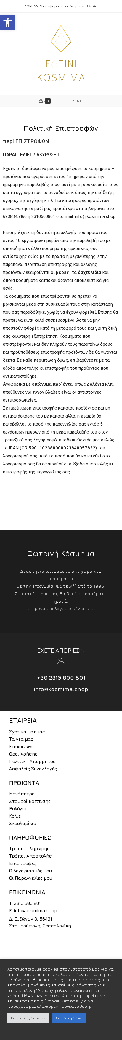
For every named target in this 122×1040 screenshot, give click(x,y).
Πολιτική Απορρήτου (32, 761)
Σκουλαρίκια (22, 823)
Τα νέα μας (21, 739)
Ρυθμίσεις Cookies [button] (28, 1017)
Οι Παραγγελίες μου (30, 878)
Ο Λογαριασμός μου (30, 870)
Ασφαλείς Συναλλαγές (33, 768)
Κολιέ (15, 816)
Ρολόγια (18, 808)
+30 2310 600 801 (61, 678)
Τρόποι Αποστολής (30, 855)
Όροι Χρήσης (23, 753)
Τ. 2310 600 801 (25, 903)
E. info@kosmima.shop (33, 910)
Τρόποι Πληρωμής (29, 848)
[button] (7, 22)
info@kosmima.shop (61, 689)
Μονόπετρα (22, 793)
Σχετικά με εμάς (27, 731)
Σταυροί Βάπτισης (30, 801)
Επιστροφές (22, 863)
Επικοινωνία (22, 746)
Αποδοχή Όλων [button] (68, 1017)
